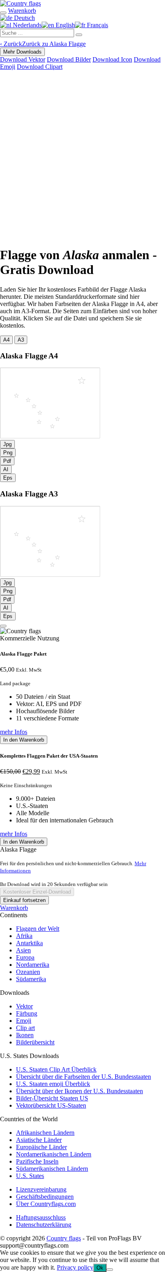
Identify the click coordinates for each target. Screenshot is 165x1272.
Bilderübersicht (35, 1042)
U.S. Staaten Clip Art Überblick (56, 1069)
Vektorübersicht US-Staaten (51, 1105)
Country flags (63, 1238)
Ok (100, 1268)
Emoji (23, 1020)
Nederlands (26, 25)
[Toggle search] (3, 13)
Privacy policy (75, 1267)
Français (96, 25)
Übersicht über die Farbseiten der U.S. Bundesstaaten (83, 1076)
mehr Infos (13, 731)
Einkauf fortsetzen (24, 900)
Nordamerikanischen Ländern (53, 1154)
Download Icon (112, 59)
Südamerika (31, 979)
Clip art (25, 1027)
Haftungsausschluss (41, 1217)
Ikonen (25, 1035)
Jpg (7, 444)
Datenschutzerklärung (43, 1224)
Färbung (26, 1013)
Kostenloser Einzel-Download (37, 892)
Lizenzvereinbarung (41, 1189)
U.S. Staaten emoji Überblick (53, 1083)
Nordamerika (32, 964)
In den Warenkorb (23, 740)
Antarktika (29, 943)
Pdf (7, 461)
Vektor (24, 1006)
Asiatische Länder (39, 1139)
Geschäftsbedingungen (45, 1196)
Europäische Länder (41, 1147)
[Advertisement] (82, 156)
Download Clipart (39, 66)
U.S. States (30, 1175)
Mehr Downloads (22, 52)
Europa (25, 957)
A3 (21, 340)
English (64, 25)
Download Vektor (22, 59)
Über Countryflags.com (46, 1203)
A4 (6, 340)
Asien (23, 950)
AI (5, 469)
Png (7, 453)
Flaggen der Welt (37, 928)
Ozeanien (28, 971)
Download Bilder (69, 59)
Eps (7, 478)
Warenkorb (14, 907)
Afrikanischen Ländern (45, 1132)
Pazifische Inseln (37, 1161)
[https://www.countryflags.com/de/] (20, 3)
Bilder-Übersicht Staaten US (52, 1098)
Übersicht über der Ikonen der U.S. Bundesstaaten (79, 1091)
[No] (110, 1269)
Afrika (24, 935)
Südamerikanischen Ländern (52, 1168)
